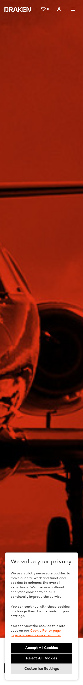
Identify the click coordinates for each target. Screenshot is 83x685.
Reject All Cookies (41, 658)
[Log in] (59, 9)
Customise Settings (41, 669)
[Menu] (73, 9)
